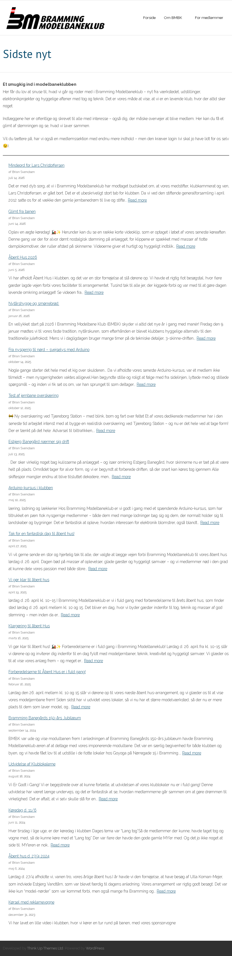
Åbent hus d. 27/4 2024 (29, 856)
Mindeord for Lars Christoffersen (36, 165)
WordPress (95, 948)
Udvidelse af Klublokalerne (31, 764)
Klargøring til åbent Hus (29, 626)
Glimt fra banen (22, 211)
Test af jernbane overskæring (33, 395)
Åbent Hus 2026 (22, 257)
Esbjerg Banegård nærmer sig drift (38, 441)
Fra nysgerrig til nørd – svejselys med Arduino (48, 349)
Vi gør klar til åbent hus (28, 580)
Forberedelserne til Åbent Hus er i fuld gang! (47, 672)
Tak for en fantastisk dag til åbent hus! (41, 533)
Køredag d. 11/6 (22, 810)
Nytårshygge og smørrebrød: (33, 303)
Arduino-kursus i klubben (30, 488)
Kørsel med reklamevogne (31, 902)
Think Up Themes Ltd (45, 948)
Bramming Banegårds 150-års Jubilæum (44, 718)
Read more (137, 200)
